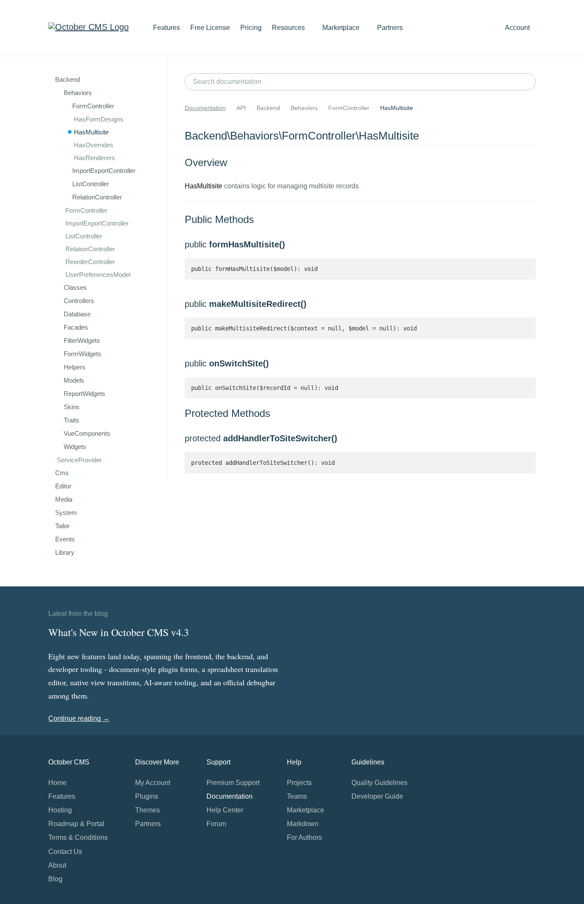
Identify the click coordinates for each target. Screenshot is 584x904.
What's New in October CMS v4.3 (118, 632)
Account (518, 27)
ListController (83, 236)
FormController (86, 210)
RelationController (90, 249)
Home (57, 782)
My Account (152, 782)
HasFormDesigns (99, 119)
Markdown (303, 823)
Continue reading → (78, 718)
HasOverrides (93, 145)
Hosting (60, 810)
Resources (289, 27)
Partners (390, 27)
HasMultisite (91, 132)
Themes (147, 810)
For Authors (304, 837)
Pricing (251, 27)
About (57, 865)
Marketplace (341, 27)
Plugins (146, 796)
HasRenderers (94, 157)
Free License (210, 27)
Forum (216, 823)
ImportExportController (97, 223)
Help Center (224, 810)
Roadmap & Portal (76, 823)
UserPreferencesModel (97, 274)
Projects (299, 782)
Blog (55, 879)
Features (166, 27)
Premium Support (233, 782)
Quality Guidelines (379, 782)
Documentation (205, 107)
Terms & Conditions (78, 837)
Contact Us (65, 851)
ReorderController (90, 261)
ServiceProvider (79, 460)
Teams (297, 796)
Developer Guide (377, 796)
